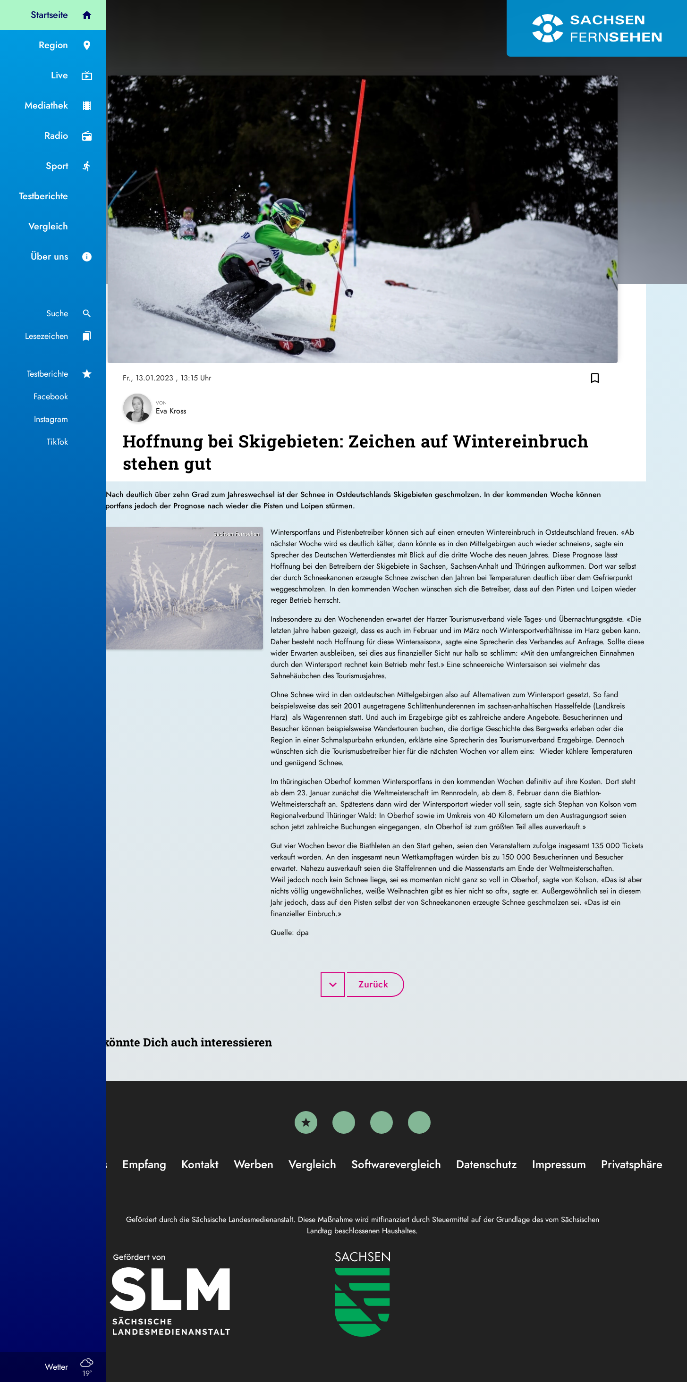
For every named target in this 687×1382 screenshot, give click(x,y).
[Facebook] (343, 1122)
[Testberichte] (306, 1122)
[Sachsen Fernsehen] (597, 28)
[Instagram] (381, 1122)
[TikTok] (419, 1122)
